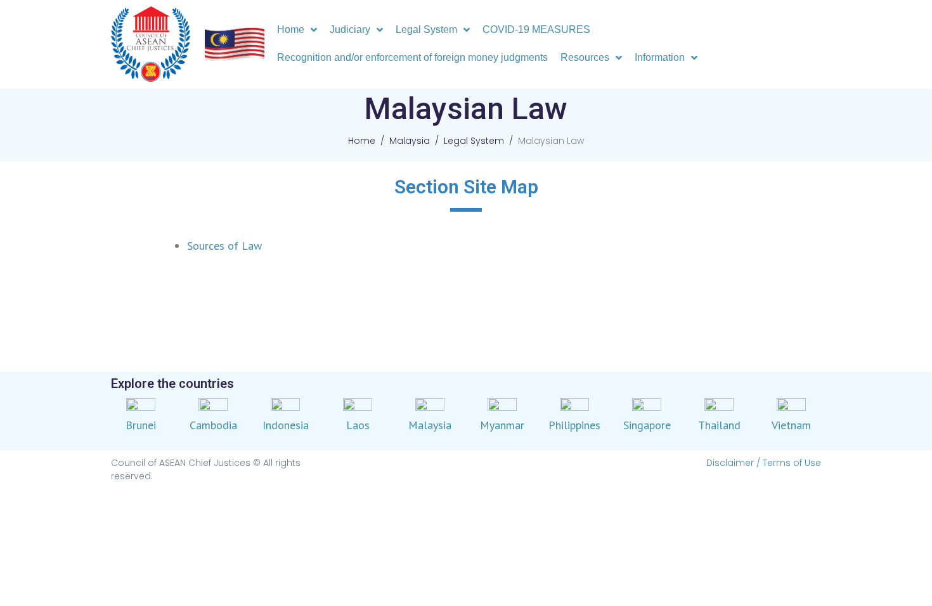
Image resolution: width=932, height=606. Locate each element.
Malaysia (429, 425)
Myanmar (502, 425)
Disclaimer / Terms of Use (763, 462)
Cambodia (213, 425)
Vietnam (791, 425)
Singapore (647, 425)
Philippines (574, 425)
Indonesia (285, 425)
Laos (358, 425)
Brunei (141, 425)
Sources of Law (224, 245)
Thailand (719, 425)
